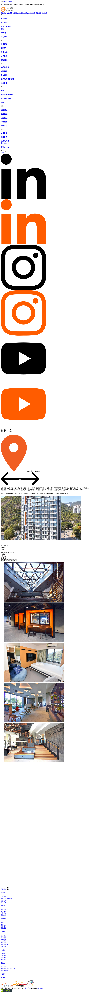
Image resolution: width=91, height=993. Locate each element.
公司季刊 (3, 955)
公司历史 (3, 902)
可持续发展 (16, 13)
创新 (21, 13)
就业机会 (38, 13)
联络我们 (44, 13)
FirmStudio (40, 988)
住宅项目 (3, 937)
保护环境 (3, 926)
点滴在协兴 (4, 970)
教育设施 (3, 946)
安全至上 (3, 924)
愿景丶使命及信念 (6, 898)
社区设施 (3, 939)
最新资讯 (3, 953)
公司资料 (3, 896)
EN (2, 152)
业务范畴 (9, 13)
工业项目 (3, 941)
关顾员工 (3, 922)
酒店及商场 (4, 944)
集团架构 (3, 909)
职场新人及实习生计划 (8, 968)
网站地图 (3, 977)
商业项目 (3, 935)
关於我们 (3, 13)
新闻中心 (32, 13)
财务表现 (3, 911)
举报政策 (3, 915)
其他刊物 (3, 957)
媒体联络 (3, 959)
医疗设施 (3, 942)
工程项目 (26, 13)
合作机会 (3, 913)
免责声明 (28, 988)
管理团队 (3, 900)
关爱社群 (3, 928)
